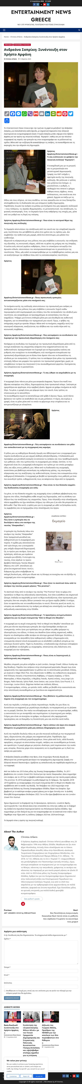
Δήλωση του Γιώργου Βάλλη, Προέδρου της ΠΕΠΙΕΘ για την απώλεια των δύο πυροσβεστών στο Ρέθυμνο (50, 1033)
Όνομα (7, 967)
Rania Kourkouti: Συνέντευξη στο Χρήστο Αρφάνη (11, 1027)
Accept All (39, 1076)
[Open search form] (79, 30)
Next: (60, 916)
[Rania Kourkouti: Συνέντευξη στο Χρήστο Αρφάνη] (12, 1017)
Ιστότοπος (8, 983)
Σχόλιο (7, 939)
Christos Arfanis (11, 59)
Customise (13, 1076)
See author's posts (32, 899)
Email (6, 975)
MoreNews (48, 1082)
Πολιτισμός (8, 45)
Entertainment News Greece (12, 1035)
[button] (4, 30)
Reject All (26, 1076)
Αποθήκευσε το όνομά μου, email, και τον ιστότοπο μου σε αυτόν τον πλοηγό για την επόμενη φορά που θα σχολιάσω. (39, 992)
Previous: (20, 911)
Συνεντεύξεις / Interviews (22, 45)
